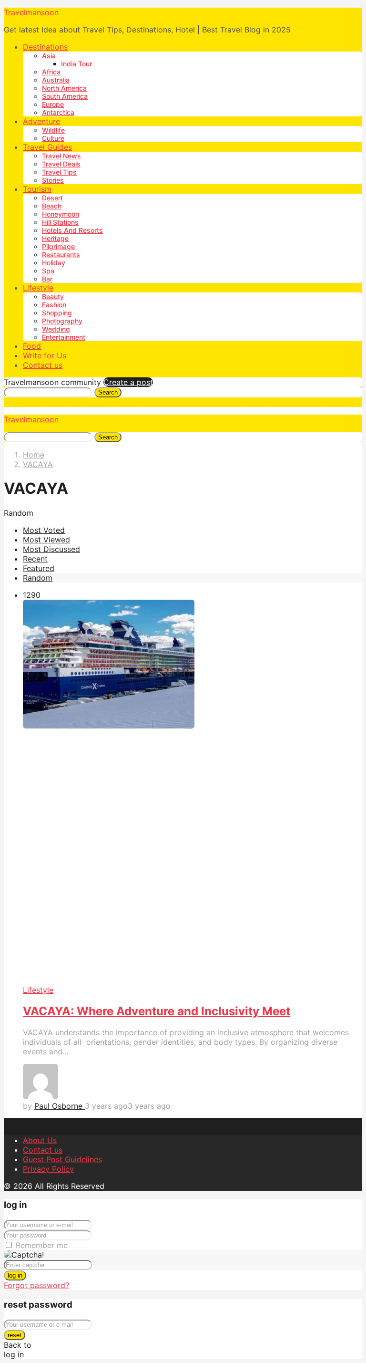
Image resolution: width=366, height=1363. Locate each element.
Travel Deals (61, 164)
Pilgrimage (58, 246)
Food (32, 346)
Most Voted (44, 530)
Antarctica (58, 112)
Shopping (57, 313)
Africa (51, 72)
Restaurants (61, 254)
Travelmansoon (31, 12)
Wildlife (53, 130)
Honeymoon (60, 214)
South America (65, 96)
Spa (48, 271)
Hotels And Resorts (72, 230)
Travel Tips (59, 172)
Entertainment (63, 337)
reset (14, 1335)
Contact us (42, 365)
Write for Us (44, 355)
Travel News (61, 156)
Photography (62, 321)
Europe (53, 104)
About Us (40, 1140)
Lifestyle (38, 287)
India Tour (76, 64)
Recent (35, 558)
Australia (56, 80)
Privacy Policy (48, 1169)
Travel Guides (47, 147)
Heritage (55, 238)
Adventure (41, 121)
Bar (47, 279)
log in (15, 1275)
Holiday (53, 263)
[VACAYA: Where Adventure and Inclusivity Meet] (192, 792)
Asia (49, 56)
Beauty (53, 296)
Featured (38, 568)
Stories (53, 180)
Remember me (42, 1245)
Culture (53, 138)
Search (108, 392)
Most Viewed (46, 539)
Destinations (45, 47)
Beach (51, 206)
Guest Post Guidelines (62, 1159)
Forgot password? (36, 1285)
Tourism (37, 189)
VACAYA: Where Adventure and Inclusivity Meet (156, 1011)
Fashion (54, 305)
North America (64, 88)
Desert (52, 198)
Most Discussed (51, 549)
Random (37, 578)
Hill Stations (60, 222)
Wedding (56, 329)
